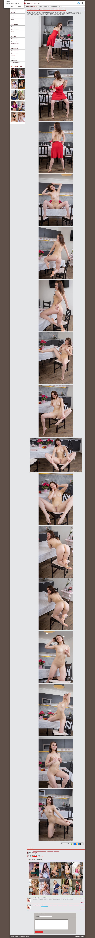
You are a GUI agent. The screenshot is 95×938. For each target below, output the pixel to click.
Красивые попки (14, 24)
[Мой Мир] (78, 844)
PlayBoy (12, 31)
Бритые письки (50, 851)
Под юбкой (13, 26)
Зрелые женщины (15, 45)
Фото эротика (20, 936)
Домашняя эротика (15, 41)
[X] (80, 844)
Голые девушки (14, 9)
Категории (29, 3)
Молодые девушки (15, 43)
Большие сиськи (14, 48)
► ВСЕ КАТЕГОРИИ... (15, 62)
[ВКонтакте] (75, 844)
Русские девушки (14, 38)
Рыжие (12, 17)
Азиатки (12, 33)
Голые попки (56, 851)
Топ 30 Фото (37, 3)
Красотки (13, 55)
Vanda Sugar (34, 852)
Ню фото (13, 57)
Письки (12, 19)
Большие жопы (14, 60)
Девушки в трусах (14, 29)
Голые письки (43, 851)
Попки (12, 21)
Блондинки (13, 14)
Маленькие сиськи (15, 50)
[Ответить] (82, 902)
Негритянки (13, 36)
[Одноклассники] (76, 844)
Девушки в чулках (14, 53)
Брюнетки (13, 12)
